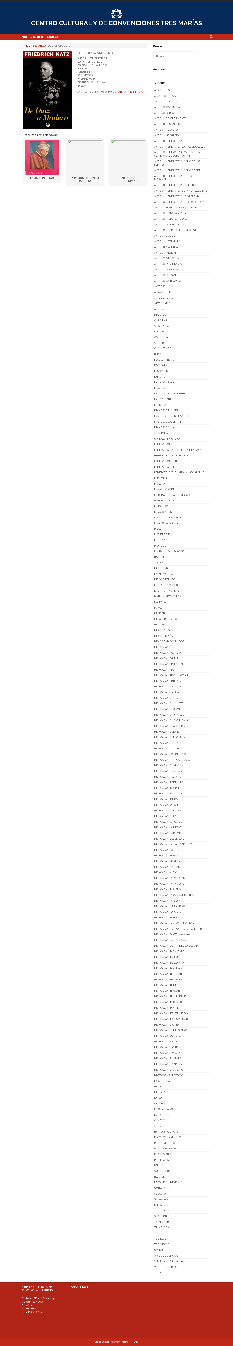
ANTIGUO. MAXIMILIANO (167, 247)
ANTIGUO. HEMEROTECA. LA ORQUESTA (177, 196)
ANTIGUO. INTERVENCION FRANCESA (175, 230)
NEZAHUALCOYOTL (165, 1103)
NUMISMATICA (162, 1114)
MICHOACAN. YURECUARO (169, 1036)
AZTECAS (159, 309)
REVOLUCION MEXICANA (168, 1182)
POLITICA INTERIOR (165, 1148)
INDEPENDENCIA (163, 534)
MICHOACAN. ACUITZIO (167, 652)
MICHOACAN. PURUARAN (168, 912)
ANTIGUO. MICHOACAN (167, 258)
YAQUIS (158, 1272)
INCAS (157, 528)
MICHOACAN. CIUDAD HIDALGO (172, 720)
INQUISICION (161, 545)
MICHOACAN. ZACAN (166, 1041)
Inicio (24, 37)
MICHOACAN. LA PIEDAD (167, 827)
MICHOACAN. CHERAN (166, 697)
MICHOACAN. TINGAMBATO (169, 979)
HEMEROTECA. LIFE (165, 466)
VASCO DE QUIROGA (166, 1255)
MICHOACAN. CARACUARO (169, 686)
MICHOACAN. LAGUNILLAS (169, 838)
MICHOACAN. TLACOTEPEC (169, 990)
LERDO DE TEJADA (164, 579)
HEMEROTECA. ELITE (166, 461)
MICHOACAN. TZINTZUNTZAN (171, 1013)
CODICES (159, 331)
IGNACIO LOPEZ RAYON (167, 517)
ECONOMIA (160, 365)
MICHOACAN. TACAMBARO (169, 951)
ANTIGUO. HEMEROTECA (168, 141)
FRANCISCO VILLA (164, 427)
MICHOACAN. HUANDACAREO (171, 771)
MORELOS (160, 1086)
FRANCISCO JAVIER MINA (168, 421)
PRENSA (158, 1165)
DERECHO (159, 354)
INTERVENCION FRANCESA (169, 551)
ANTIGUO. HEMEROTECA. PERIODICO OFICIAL (179, 202)
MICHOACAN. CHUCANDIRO (169, 709)
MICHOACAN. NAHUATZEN (169, 867)
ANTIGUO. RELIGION (165, 275)
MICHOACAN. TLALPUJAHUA (170, 996)
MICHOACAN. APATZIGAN (168, 664)
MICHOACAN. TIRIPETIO (167, 985)
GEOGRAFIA (161, 433)
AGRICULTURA (162, 90)
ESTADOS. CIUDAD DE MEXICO (171, 393)
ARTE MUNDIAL (162, 303)
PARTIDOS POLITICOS (166, 1131)
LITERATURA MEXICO (166, 585)
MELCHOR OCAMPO (165, 619)
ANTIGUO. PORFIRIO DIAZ (168, 264)
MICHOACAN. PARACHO (167, 889)
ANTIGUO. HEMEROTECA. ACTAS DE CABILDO (180, 146)
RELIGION (159, 1176)
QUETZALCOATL (163, 1171)
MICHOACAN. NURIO (165, 872)
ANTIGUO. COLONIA (165, 101)
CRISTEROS (160, 342)
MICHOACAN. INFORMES (167, 788)
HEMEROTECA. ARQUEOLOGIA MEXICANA (177, 450)
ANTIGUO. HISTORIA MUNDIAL (171, 213)
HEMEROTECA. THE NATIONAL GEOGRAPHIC (179, 472)
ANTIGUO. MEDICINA (165, 252)
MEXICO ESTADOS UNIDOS (169, 641)
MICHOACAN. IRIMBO (166, 799)
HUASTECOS (161, 506)
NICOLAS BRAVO (163, 1109)
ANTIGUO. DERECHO (165, 112)
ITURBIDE (159, 557)
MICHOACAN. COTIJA (166, 743)
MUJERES (159, 1092)
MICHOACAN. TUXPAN (166, 1007)
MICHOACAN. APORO (166, 669)
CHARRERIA (160, 320)
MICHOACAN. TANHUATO (168, 957)
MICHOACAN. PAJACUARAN (169, 878)
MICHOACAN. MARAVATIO (168, 855)
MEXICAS (159, 624)
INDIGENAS (160, 540)
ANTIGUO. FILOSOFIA (166, 129)
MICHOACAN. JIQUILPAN (167, 810)
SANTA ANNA (161, 1188)
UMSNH (158, 1250)
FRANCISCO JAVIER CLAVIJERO (171, 416)
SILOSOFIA (160, 1193)
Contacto (52, 37)
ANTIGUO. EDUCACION (167, 124)
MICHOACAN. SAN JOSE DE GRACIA (174, 923)
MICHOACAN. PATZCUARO (169, 900)
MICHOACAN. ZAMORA (167, 1052)
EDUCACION (161, 371)
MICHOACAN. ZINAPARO (167, 1058)
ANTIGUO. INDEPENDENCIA (169, 224)
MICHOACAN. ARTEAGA (167, 681)
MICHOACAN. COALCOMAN (169, 726)
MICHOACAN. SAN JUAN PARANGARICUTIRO (179, 928)
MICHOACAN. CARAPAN (167, 692)
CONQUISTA (161, 337)
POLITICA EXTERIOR (165, 1143)
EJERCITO (159, 376)
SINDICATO (160, 1205)
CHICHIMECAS (162, 326)
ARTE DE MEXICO (164, 297)
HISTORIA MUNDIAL (165, 500)
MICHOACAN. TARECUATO (169, 962)
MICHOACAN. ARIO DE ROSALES (172, 675)
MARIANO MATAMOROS (167, 596)
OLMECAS (159, 1120)
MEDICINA (159, 613)
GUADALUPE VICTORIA (167, 438)
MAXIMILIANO (161, 602)
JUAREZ (158, 562)
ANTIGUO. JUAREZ (164, 235)
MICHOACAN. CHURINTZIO (169, 714)
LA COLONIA (161, 568)
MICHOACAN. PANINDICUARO (170, 883)
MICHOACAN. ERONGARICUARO (172, 759)
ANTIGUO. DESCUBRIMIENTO (170, 118)
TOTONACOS (161, 1244)
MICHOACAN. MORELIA (167, 861)
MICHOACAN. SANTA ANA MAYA (172, 934)
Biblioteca (37, 37)
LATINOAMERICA (163, 574)
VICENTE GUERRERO (166, 1267)
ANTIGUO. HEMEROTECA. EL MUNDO (175, 185)
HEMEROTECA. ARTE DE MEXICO (172, 455)
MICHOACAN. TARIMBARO (168, 968)
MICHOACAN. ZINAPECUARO (170, 1064)
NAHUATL (159, 1098)
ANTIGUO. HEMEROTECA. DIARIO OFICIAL (177, 170)
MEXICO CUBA (162, 630)
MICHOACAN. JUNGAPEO (168, 821)
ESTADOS (159, 388)
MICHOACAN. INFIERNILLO (169, 782)
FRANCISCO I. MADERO (167, 410)
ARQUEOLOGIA (162, 292)
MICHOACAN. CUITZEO (167, 748)
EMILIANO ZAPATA (164, 382)
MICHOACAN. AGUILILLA (167, 658)
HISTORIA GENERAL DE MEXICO (172, 495)
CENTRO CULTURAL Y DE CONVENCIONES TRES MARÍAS (116, 23)
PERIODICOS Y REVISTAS (167, 1137)
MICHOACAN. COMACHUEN (169, 737)
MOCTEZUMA (162, 1081)
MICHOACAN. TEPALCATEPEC (170, 974)
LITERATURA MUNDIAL (166, 590)
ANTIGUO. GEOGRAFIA (167, 135)
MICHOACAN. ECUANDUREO (170, 754)
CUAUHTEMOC (162, 348)
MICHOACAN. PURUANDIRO (169, 906)
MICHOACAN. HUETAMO (167, 776)
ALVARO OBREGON (165, 96)
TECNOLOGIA (162, 1227)
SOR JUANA (160, 1216)
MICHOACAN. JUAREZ (166, 816)
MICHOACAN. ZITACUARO (168, 1069)
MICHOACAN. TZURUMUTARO (171, 1019)
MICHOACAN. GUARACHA (168, 765)
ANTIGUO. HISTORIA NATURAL (171, 219)
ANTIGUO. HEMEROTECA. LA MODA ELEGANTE (180, 190)
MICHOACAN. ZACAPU (166, 1047)
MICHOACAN (161, 647)
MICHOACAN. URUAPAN (167, 1024)
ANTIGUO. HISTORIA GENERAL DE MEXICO (178, 207)
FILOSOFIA (160, 404)
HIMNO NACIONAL (164, 489)
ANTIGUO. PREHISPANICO (168, 269)
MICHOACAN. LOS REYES (168, 850)
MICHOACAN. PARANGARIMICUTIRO (174, 895)
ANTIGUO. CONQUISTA (167, 107)
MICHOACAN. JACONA (166, 805)
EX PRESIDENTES (163, 399)
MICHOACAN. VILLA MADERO (170, 1030)
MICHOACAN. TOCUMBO (168, 1002)
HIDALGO (159, 483)
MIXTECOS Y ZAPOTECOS (168, 1075)
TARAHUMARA (162, 1222)
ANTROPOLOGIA (163, 286)
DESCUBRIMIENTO (164, 359)
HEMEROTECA (162, 444)
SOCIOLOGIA (161, 1210)
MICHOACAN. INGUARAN (168, 793)
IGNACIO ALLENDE (164, 512)
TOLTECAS (160, 1238)
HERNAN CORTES (164, 478)
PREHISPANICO (162, 1160)
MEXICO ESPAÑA (163, 635)
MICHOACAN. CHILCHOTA (168, 703)
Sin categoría (161, 1199)
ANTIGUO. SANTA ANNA (167, 281)
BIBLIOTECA (39, 45)
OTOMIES (159, 1126)
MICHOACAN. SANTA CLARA (170, 940)
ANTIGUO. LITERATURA (167, 241)
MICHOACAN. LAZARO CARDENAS (173, 844)
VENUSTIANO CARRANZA (168, 1261)
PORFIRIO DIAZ (135, 91)
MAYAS (158, 607)
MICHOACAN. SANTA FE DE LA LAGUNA (176, 945)
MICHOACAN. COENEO (167, 731)
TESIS (157, 1233)
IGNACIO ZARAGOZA (166, 523)
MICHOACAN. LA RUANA (167, 833)
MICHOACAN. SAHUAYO (167, 917)
